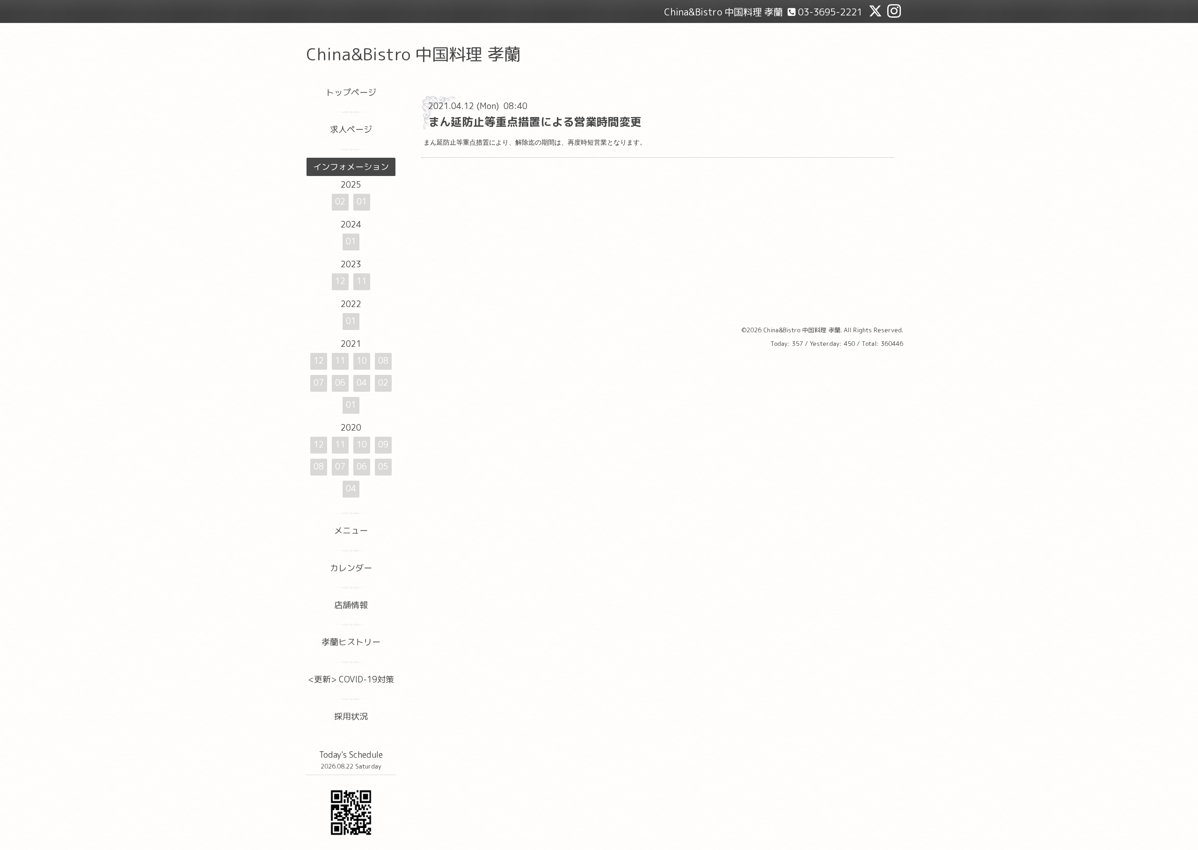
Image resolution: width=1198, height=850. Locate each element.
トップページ (351, 92)
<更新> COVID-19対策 (351, 679)
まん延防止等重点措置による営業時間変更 (535, 122)
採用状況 (351, 716)
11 (362, 281)
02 (340, 201)
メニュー (351, 530)
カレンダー (351, 568)
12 (340, 281)
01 (362, 201)
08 (383, 360)
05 (383, 466)
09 (383, 444)
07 (319, 382)
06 (340, 382)
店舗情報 (351, 605)
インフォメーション (351, 167)
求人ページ (351, 129)
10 (362, 360)
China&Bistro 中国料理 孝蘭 (414, 54)
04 (362, 382)
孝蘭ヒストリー (350, 642)
